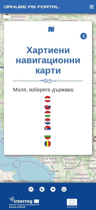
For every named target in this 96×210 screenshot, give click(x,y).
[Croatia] (48, 122)
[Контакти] (32, 189)
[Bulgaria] (48, 137)
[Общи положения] (43, 189)
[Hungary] (48, 114)
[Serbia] (48, 129)
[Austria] (48, 99)
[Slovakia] (48, 107)
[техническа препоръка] (65, 189)
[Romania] (48, 144)
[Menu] (91, 6)
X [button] (83, 36)
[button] (54, 189)
